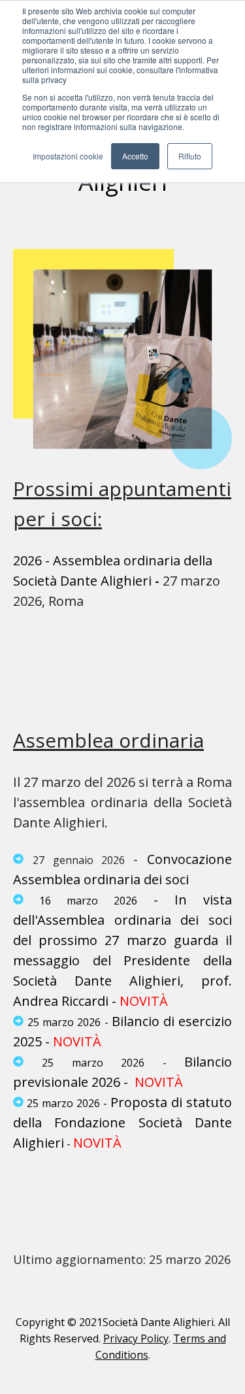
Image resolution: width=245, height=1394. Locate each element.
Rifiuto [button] (189, 155)
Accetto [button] (135, 155)
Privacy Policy (136, 1338)
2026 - (31, 560)
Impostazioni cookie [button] (68, 155)
